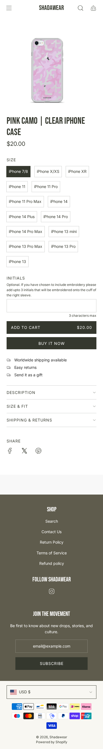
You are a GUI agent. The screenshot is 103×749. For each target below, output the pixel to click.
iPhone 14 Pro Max (25, 231)
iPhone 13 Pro (63, 246)
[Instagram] (51, 591)
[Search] (80, 8)
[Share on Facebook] (9, 451)
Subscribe (51, 663)
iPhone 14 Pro (55, 216)
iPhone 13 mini (64, 231)
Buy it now (51, 343)
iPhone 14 (59, 201)
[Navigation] (8, 8)
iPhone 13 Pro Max (25, 246)
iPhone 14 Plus (22, 216)
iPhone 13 (17, 261)
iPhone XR (77, 171)
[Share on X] (24, 451)
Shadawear (51, 8)
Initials (16, 278)
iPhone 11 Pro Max (25, 201)
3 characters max (82, 315)
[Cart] (93, 8)
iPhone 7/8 (18, 171)
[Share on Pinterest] (38, 451)
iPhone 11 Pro (46, 186)
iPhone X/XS (48, 171)
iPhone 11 (17, 186)
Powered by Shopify (51, 742)
